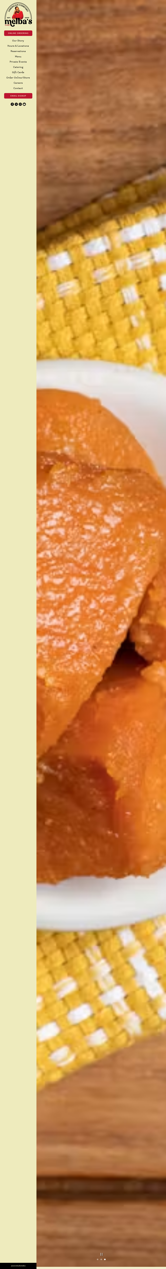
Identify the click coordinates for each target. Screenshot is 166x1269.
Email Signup (18, 96)
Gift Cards (19, 72)
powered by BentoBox (23, 1266)
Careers (18, 83)
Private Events (18, 62)
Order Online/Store (18, 77)
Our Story (18, 40)
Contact (18, 88)
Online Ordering (20, 33)
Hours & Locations (18, 46)
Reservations (18, 51)
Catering (18, 67)
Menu (18, 56)
